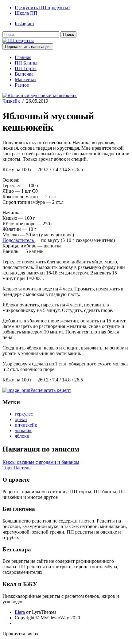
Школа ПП (26, 13)
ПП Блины (26, 62)
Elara (20, 612)
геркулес (24, 413)
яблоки (22, 436)
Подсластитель (18, 240)
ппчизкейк (26, 425)
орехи (21, 419)
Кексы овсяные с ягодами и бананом (40, 462)
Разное (22, 85)
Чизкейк (11, 101)
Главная (23, 57)
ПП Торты (26, 68)
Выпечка (24, 74)
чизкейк (23, 430)
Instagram (24, 23)
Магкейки (25, 79)
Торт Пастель (16, 467)
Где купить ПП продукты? (42, 7)
